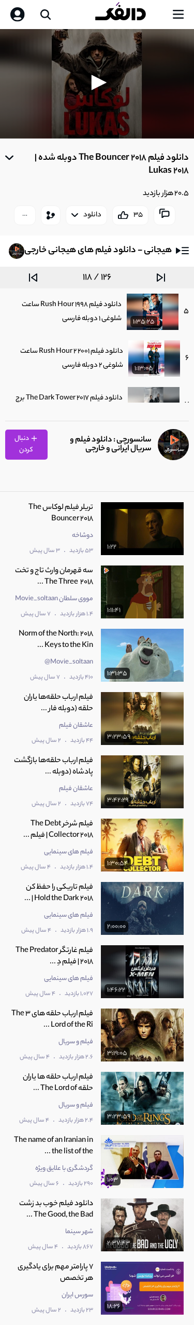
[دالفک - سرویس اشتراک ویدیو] (128, 14)
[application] (97, 84)
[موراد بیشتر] (25, 215)
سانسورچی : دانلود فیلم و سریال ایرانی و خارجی (111, 444)
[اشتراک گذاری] (51, 215)
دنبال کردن (24, 444)
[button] (97, 82)
